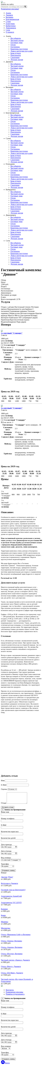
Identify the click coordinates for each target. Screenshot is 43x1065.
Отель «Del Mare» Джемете (12, 973)
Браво (3, 915)
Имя (2, 781)
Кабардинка (11, 26)
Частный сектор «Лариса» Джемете (15, 960)
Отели (13, 45)
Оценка (4, 789)
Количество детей (8, 838)
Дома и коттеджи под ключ (22, 51)
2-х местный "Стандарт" (12, 333)
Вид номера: (6, 858)
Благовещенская (12, 19)
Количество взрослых (10, 832)
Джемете (9, 15)
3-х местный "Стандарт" (12, 408)
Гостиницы (15, 47)
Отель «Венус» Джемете (11, 966)
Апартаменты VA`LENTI (11, 903)
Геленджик (10, 24)
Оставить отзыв (7, 807)
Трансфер (5, 864)
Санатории (15, 57)
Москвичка (5, 928)
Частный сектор (17, 40)
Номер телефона (7, 819)
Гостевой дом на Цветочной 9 (13, 890)
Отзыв (3, 803)
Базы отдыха (16, 53)
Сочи (8, 30)
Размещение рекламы (14, 992)
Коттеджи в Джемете (9, 883)
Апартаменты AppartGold (11, 896)
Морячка (4, 922)
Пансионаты (16, 55)
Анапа (8, 13)
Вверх (7, 1063)
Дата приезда (6, 845)
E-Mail (3, 785)
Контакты (10, 990)
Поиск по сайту (7, 4)
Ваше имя (5, 812)
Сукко (8, 21)
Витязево (9, 17)
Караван (4, 909)
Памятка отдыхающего (15, 994)
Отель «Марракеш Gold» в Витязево (15, 935)
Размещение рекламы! (10, 9)
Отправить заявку (8, 870)
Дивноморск (11, 28)
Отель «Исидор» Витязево (11, 954)
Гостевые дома (16, 43)
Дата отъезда (6, 851)
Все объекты (16, 38)
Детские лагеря (17, 60)
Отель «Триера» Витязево (11, 941)
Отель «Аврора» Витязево (11, 947)
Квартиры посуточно (19, 49)
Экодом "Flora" (7, 877)
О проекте (10, 32)
